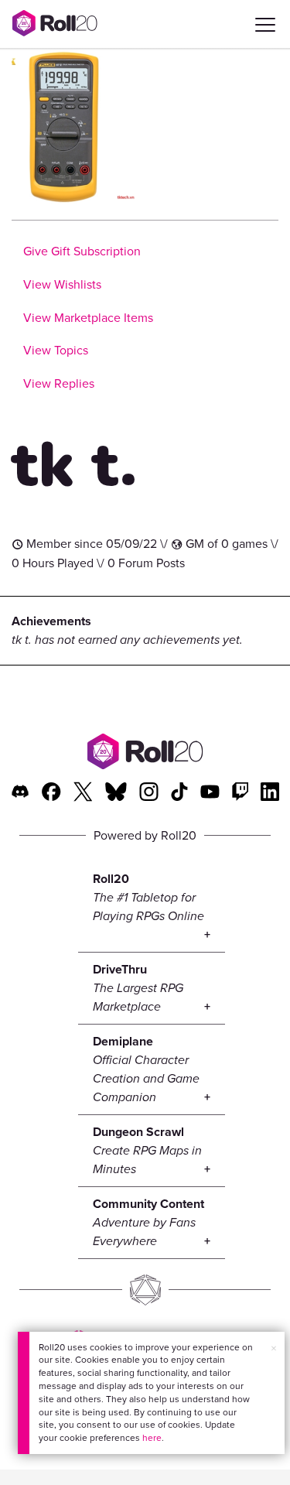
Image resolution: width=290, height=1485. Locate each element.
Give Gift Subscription (82, 251)
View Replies (58, 383)
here (152, 1438)
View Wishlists (62, 284)
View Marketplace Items (88, 318)
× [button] (274, 1348)
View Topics (55, 350)
